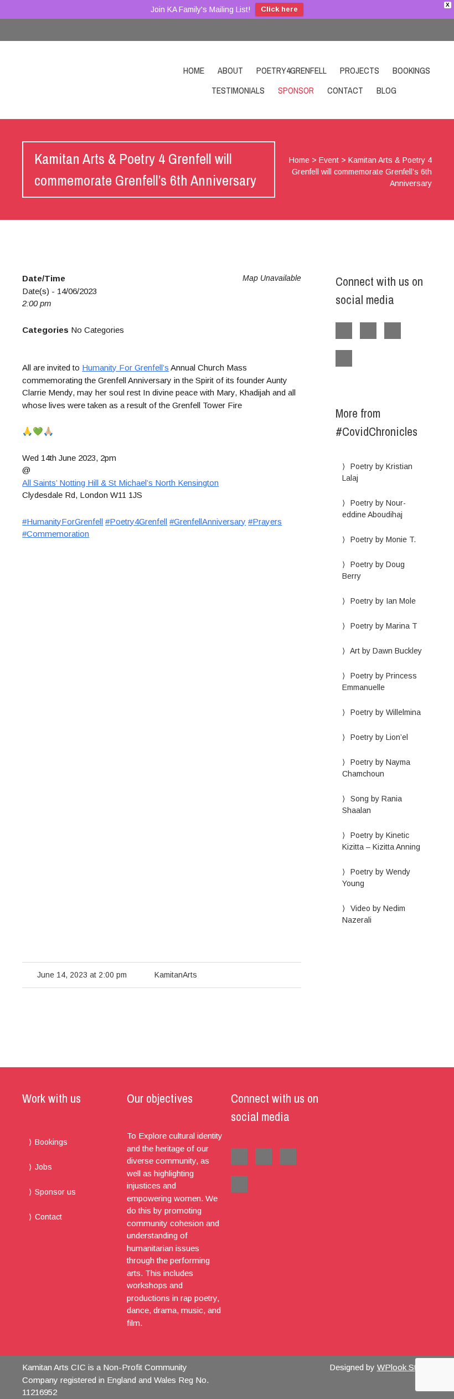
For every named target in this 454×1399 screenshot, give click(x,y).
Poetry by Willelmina (385, 712)
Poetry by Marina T (383, 625)
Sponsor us (55, 1191)
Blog (386, 90)
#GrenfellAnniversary (207, 521)
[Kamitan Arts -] (64, 79)
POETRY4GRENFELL (291, 70)
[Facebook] (399, 30)
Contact (345, 90)
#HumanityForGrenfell (62, 521)
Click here (279, 9)
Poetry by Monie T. (383, 539)
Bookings (411, 70)
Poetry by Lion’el (379, 737)
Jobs (43, 1167)
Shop (420, 90)
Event (329, 160)
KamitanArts (175, 974)
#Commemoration (55, 533)
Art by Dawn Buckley (386, 650)
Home (193, 70)
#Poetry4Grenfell (136, 521)
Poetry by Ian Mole (383, 600)
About (230, 70)
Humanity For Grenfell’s (125, 367)
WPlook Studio (404, 1367)
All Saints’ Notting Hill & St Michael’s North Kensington (120, 482)
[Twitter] (421, 30)
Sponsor (296, 90)
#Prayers (265, 521)
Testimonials (238, 90)
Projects (359, 70)
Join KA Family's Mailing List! (200, 9)
